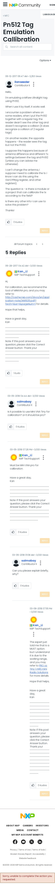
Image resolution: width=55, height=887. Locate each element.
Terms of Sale (38, 850)
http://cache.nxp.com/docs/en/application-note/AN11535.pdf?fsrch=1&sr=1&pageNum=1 (27, 300)
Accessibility (38, 854)
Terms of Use (24, 850)
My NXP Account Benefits (27, 834)
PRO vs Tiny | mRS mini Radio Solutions (39, 669)
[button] (33, 84)
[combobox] (27, 46)
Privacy (13, 850)
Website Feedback (27, 858)
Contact (32, 830)
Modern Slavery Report (20, 854)
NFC (7, 15)
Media (20, 830)
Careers (28, 825)
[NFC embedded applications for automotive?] (42, 244)
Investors (42, 825)
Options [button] (44, 60)
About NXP (13, 825)
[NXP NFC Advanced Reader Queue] (37, 244)
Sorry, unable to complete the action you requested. (27, 877)
